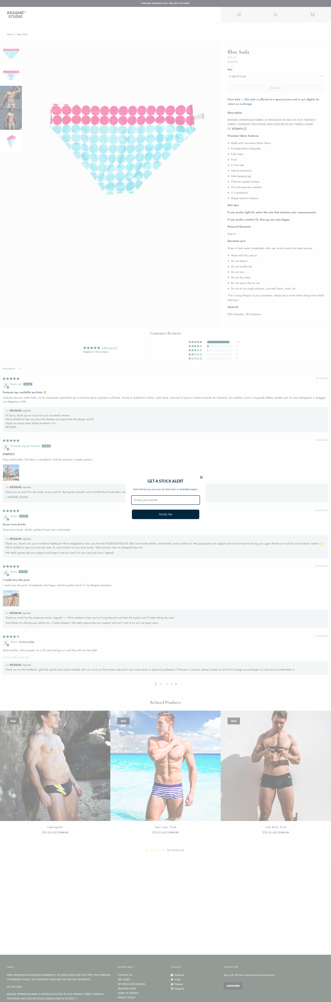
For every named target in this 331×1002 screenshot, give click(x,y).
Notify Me (165, 514)
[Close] (201, 477)
